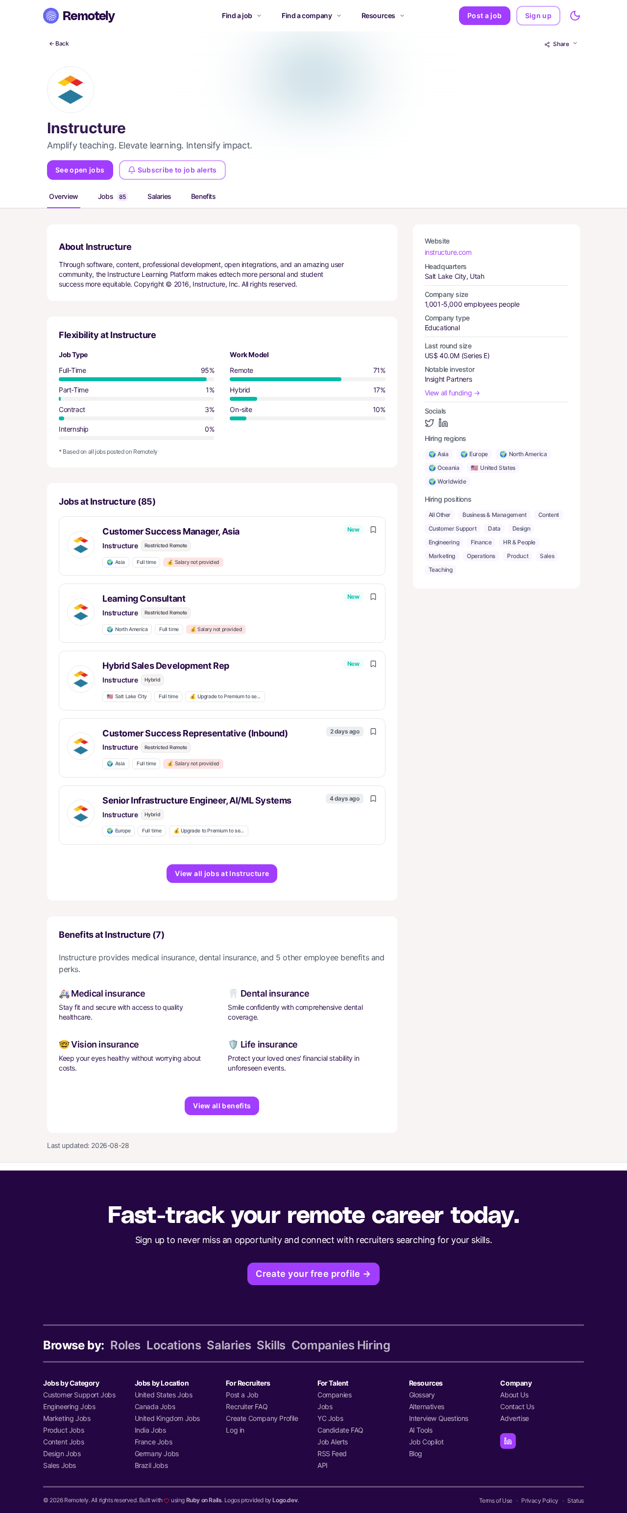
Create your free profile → (313, 1274)
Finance (481, 542)
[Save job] (373, 530)
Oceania (444, 467)
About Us (514, 1395)
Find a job (237, 15)
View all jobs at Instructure (222, 873)
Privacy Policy (539, 1500)
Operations (481, 556)
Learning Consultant (143, 598)
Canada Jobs (155, 1406)
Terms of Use (495, 1500)
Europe (118, 831)
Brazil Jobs (151, 1465)
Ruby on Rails (204, 1500)
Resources (378, 15)
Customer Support (453, 528)
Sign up (538, 15)
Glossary (422, 1395)
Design (521, 528)
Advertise (514, 1418)
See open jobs (80, 170)
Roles (125, 1345)
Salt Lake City (127, 696)
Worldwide (447, 481)
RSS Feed (332, 1453)
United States (493, 467)
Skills (271, 1345)
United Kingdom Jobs (167, 1418)
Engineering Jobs (69, 1406)
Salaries (159, 196)
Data (494, 528)
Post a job (484, 15)
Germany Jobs (157, 1453)
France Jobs (153, 1442)
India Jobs (150, 1430)
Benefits (203, 196)
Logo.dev (284, 1500)
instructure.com (448, 252)
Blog (415, 1453)
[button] (222, 546)
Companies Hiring (340, 1345)
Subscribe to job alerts (177, 170)
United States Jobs (164, 1395)
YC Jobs (330, 1418)
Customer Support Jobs (79, 1395)
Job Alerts (332, 1442)
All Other (440, 514)
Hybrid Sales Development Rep (165, 665)
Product (517, 556)
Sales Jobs (59, 1465)
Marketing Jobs (66, 1418)
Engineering (444, 542)
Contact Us (517, 1406)
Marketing (442, 556)
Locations (173, 1345)
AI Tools (421, 1430)
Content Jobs (63, 1442)
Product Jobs (63, 1430)
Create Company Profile (262, 1418)
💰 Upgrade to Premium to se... (225, 696)
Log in (235, 1430)
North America (127, 629)
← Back (59, 43)
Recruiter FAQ (246, 1406)
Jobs (112, 196)
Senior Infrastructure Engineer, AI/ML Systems (196, 800)
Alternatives (426, 1406)
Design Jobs (62, 1453)
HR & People (519, 542)
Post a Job (242, 1395)
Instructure (120, 545)
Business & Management (494, 514)
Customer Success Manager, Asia (171, 531)
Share (561, 44)
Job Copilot (426, 1442)
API (322, 1465)
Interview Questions (438, 1418)
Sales (547, 556)
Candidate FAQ (340, 1430)
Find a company (307, 15)
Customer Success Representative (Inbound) (195, 733)
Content (548, 514)
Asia (116, 562)
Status (575, 1500)
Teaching (441, 569)
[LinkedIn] (508, 1441)
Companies (334, 1395)
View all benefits (222, 1105)
